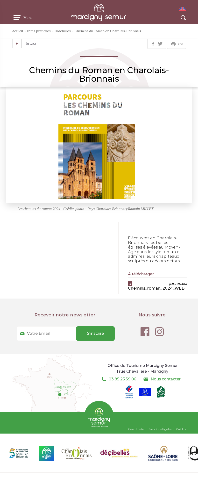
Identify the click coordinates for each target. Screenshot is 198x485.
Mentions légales (160, 429)
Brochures (63, 31)
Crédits (181, 429)
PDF (180, 44)
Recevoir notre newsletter (65, 315)
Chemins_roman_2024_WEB (157, 286)
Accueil (17, 31)
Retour (30, 43)
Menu (27, 17)
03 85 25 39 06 (122, 379)
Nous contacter (165, 379)
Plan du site (135, 429)
